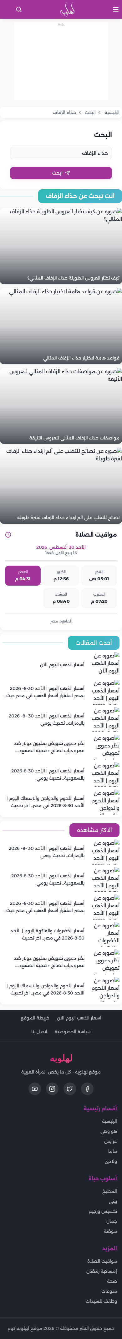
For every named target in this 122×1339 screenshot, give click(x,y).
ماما (112, 1151)
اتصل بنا (39, 1031)
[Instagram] (52, 1089)
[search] (19, 9)
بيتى (113, 1201)
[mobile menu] (115, 9)
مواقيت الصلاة (102, 1261)
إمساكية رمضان (101, 1271)
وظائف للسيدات (101, 1301)
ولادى (111, 1161)
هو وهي (108, 1131)
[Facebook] (87, 1089)
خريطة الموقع (35, 1018)
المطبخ (109, 1191)
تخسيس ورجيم (103, 1211)
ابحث (57, 173)
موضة (110, 1231)
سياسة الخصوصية (73, 1031)
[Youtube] (34, 1089)
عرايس (110, 1141)
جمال (111, 1221)
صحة (112, 1281)
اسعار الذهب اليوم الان (79, 1018)
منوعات (109, 1291)
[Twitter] (70, 1089)
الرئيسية (109, 1121)
